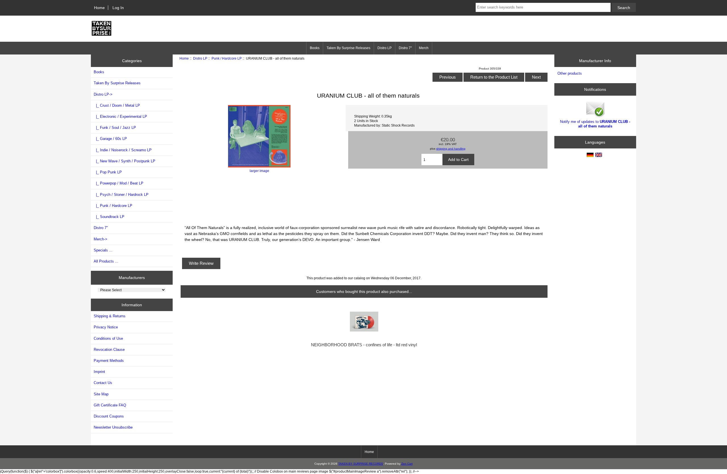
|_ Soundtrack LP (109, 217)
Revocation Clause (109, 349)
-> (103, 94)
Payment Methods (109, 360)
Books (314, 48)
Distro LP (200, 58)
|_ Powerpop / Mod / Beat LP (118, 183)
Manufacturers (132, 277)
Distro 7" (405, 48)
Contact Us (103, 383)
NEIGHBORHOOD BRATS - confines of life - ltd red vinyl (364, 345)
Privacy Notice (106, 327)
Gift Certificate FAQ (110, 405)
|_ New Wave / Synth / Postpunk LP (124, 161)
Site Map (101, 394)
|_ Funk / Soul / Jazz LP (115, 127)
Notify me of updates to (595, 123)
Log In (118, 7)
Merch (424, 48)
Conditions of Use (108, 338)
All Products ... (106, 261)
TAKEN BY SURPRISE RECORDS (360, 463)
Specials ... (103, 250)
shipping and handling (450, 148)
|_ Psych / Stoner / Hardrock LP (121, 194)
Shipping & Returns (110, 316)
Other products (569, 73)
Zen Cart (407, 463)
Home (99, 7)
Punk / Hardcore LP (227, 58)
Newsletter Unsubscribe (113, 427)
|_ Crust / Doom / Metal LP (117, 105)
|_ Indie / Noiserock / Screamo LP (123, 150)
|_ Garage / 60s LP (110, 139)
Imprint (99, 372)
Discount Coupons (109, 416)
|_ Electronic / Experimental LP (120, 116)
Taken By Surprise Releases (348, 48)
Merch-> (100, 239)
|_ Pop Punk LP (108, 172)
